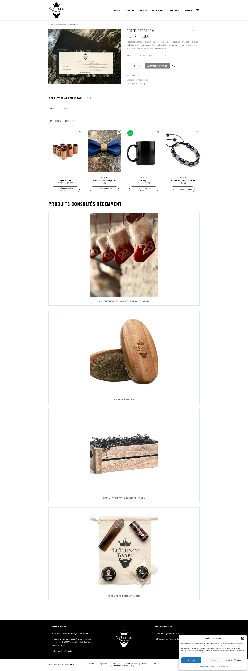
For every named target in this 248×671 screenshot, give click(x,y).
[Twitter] (141, 83)
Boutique (143, 10)
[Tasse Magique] (143, 151)
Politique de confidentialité (219, 666)
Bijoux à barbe (65, 180)
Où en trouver (158, 10)
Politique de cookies (202, 666)
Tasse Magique (143, 180)
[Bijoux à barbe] (65, 151)
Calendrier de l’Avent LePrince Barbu (124, 301)
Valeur (129, 55)
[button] (243, 638)
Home (50, 25)
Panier (144, 664)
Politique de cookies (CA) (124, 666)
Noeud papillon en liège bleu (104, 180)
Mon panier (175, 10)
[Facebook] (137, 83)
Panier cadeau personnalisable (124, 498)
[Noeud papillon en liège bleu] (104, 151)
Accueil (117, 10)
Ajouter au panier (157, 66)
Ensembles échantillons (124, 596)
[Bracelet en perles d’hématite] (183, 151)
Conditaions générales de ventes (169, 633)
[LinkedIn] (145, 83)
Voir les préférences (234, 660)
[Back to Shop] (195, 30)
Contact (188, 10)
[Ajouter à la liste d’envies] (173, 66)
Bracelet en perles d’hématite (183, 180)
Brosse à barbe (124, 399)
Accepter (191, 660)
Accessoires (61, 25)
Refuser (213, 660)
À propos (129, 10)
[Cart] (198, 10)
